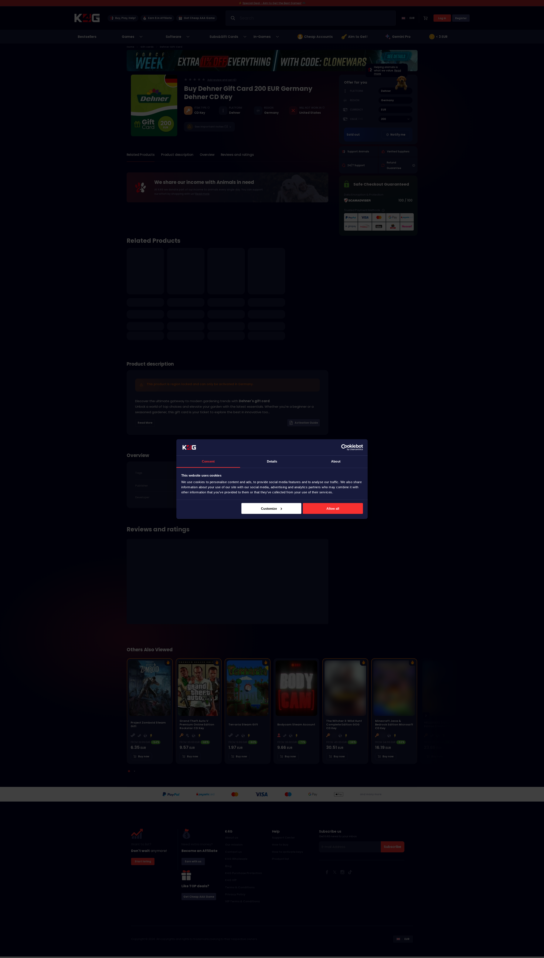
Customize (269, 508)
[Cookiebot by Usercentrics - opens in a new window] (344, 447)
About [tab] (335, 461)
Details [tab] (272, 461)
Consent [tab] (208, 461)
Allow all (332, 508)
